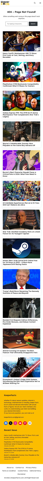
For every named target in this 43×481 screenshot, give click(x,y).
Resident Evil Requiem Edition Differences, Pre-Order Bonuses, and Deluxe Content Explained (20, 322)
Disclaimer (22, 474)
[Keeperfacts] (5, 3)
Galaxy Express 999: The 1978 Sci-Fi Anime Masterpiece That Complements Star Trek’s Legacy (21, 115)
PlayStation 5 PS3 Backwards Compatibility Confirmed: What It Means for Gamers (21, 85)
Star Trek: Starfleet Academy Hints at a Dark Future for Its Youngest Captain (21, 233)
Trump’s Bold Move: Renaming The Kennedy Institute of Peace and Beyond (21, 292)
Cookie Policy (23, 471)
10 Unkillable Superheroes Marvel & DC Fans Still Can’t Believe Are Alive (21, 204)
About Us (10, 468)
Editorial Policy (35, 471)
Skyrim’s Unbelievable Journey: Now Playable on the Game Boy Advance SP (19, 144)
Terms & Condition (9, 471)
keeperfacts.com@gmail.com (14, 417)
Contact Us (20, 468)
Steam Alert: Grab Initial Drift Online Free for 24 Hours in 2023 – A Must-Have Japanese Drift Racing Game (20, 262)
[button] (35, 3)
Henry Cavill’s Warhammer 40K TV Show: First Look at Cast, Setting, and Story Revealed (20, 55)
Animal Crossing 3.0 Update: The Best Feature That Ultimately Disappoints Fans (20, 352)
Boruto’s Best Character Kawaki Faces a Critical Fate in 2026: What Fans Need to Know (19, 174)
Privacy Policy (31, 468)
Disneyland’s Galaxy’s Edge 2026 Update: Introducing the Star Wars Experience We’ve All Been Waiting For (21, 381)
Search (33, 24)
